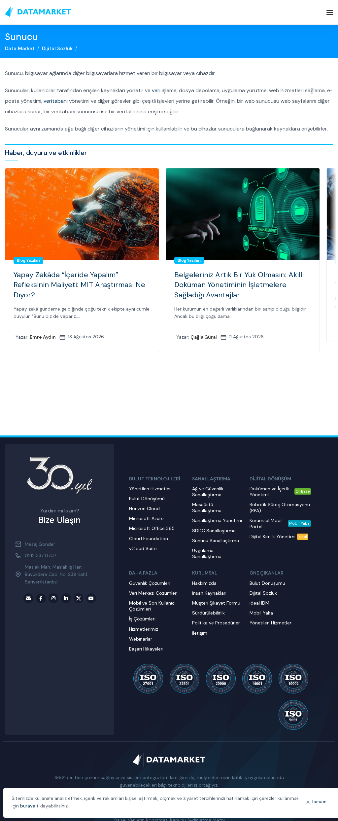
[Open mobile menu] (329, 12)
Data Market (20, 49)
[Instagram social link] (53, 598)
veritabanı (56, 100)
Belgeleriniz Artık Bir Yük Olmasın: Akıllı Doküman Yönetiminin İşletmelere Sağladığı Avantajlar (239, 285)
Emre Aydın (43, 337)
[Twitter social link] (79, 598)
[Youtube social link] (91, 598)
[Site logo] (38, 12)
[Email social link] (28, 598)
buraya (27, 806)
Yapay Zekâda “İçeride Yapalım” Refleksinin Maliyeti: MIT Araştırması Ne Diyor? (79, 285)
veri (156, 90)
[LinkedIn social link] (66, 598)
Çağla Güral (203, 337)
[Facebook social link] (41, 598)
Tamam (319, 801)
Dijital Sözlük (57, 49)
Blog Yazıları (28, 260)
